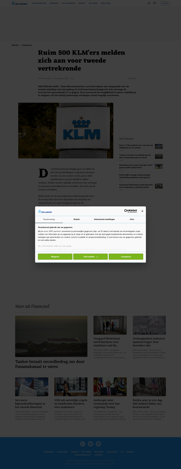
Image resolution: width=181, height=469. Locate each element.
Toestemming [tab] (49, 219)
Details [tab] (77, 219)
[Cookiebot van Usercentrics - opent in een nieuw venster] (126, 211)
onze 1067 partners (52, 231)
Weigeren (55, 257)
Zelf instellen (89, 257)
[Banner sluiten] (142, 211)
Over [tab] (132, 219)
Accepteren (126, 257)
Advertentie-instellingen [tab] (104, 219)
